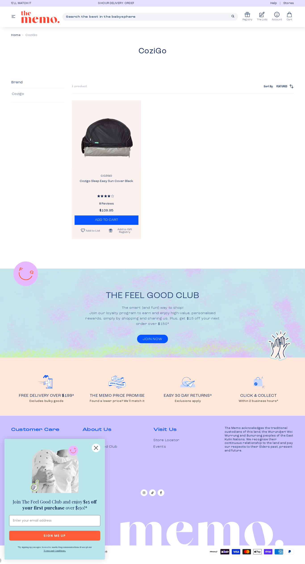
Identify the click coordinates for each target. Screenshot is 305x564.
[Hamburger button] (13, 17)
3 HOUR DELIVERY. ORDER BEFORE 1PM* (77, 3)
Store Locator (166, 440)
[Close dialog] (96, 447)
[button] (122, 230)
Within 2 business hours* (258, 401)
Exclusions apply (188, 401)
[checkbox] (37, 94)
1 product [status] (79, 86)
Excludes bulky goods (46, 401)
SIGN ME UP (55, 535)
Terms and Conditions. (55, 550)
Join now (152, 339)
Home (16, 35)
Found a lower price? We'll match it (117, 401)
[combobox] (150, 17)
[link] (55, 470)
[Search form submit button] (232, 16)
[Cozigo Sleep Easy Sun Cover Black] (106, 135)
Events (159, 447)
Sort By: (275, 86)
